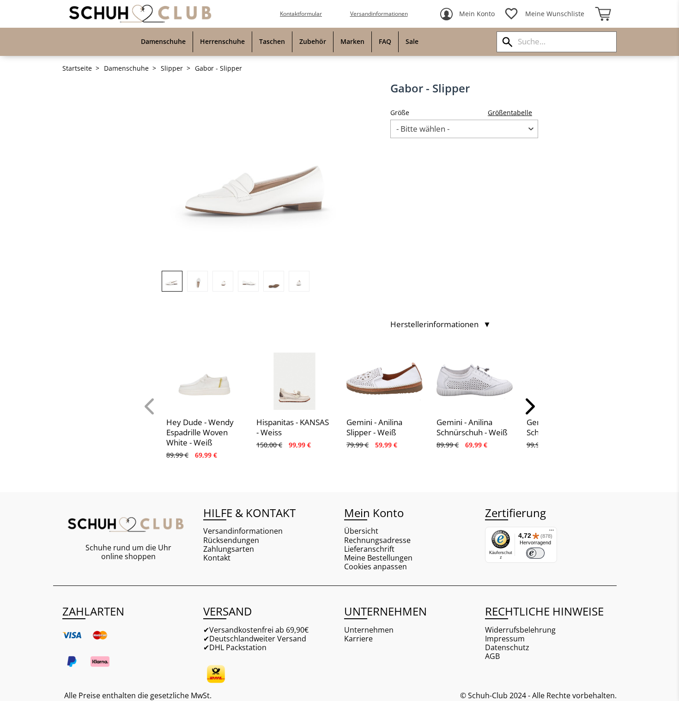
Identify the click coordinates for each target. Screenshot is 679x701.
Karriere (358, 638)
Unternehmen (369, 630)
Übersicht (361, 531)
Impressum (505, 638)
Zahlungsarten (228, 549)
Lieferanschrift (369, 549)
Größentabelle (510, 112)
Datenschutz (507, 647)
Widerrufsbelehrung (520, 630)
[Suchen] (507, 42)
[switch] (535, 553)
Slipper (172, 68)
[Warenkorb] (603, 14)
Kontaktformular (301, 14)
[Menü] (551, 532)
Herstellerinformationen (440, 324)
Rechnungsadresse (377, 540)
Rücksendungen (231, 540)
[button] (150, 406)
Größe (399, 112)
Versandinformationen (379, 14)
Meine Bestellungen (378, 558)
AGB (492, 656)
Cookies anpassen (375, 566)
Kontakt (216, 558)
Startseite (77, 68)
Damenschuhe (126, 68)
